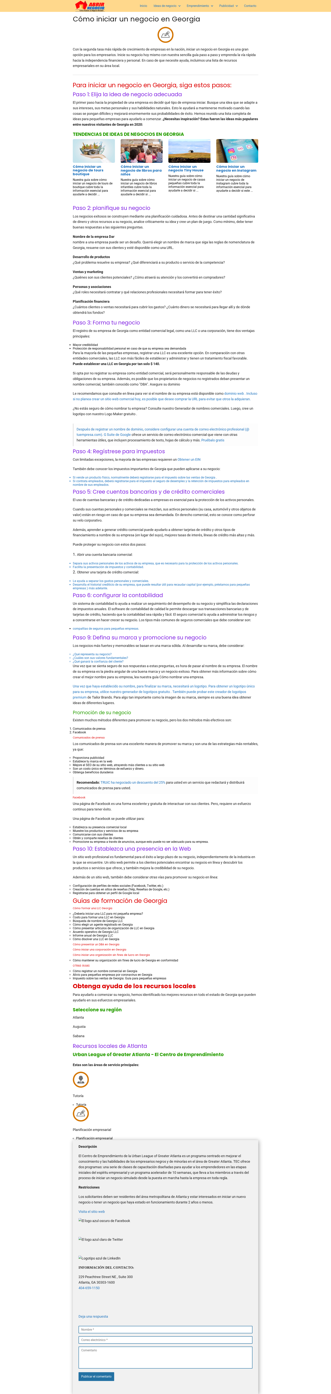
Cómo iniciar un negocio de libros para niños (141, 170)
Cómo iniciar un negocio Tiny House (186, 168)
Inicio (143, 6)
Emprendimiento (198, 6)
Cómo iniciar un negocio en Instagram (236, 168)
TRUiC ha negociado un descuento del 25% (133, 782)
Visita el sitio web (92, 1212)
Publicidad (226, 6)
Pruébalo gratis (212, 440)
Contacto (250, 6)
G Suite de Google (117, 435)
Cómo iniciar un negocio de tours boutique (88, 170)
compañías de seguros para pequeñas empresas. (165, 653)
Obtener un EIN (189, 459)
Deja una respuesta (93, 1316)
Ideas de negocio (165, 6)
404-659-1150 (89, 1288)
